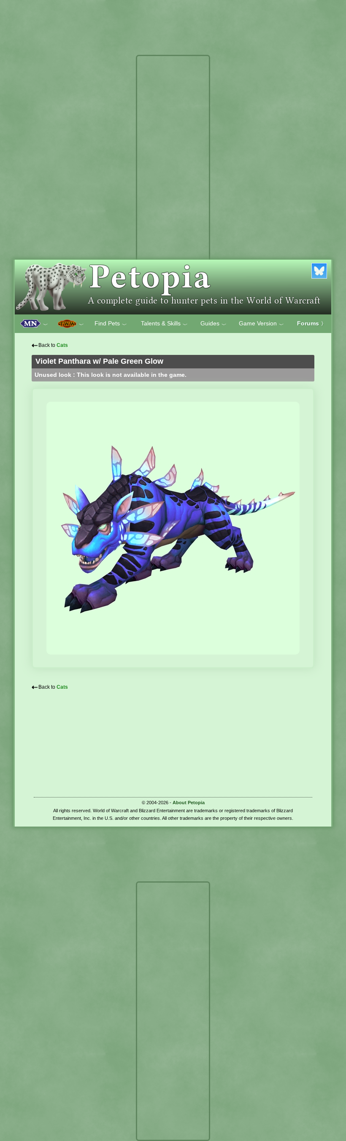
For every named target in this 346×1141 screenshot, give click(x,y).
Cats (62, 345)
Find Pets (111, 324)
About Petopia (189, 802)
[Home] (173, 287)
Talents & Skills (164, 324)
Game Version (261, 324)
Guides (213, 324)
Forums (311, 323)
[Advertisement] (173, 184)
